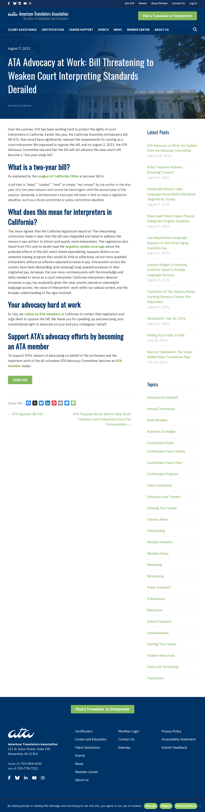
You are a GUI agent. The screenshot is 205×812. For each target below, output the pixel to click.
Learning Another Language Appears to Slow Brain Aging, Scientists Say (168, 243)
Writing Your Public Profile (166, 335)
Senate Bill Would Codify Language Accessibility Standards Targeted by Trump (171, 194)
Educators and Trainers (164, 497)
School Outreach (159, 621)
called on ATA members (42, 314)
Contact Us (178, 3)
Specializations (158, 633)
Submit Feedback (174, 747)
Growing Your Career (162, 508)
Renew (143, 3)
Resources (154, 610)
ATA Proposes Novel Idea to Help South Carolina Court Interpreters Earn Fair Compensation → (102, 419)
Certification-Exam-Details (166, 451)
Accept (151, 805)
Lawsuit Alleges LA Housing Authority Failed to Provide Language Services (167, 270)
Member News (158, 553)
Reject (166, 805)
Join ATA (129, 3)
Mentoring (154, 565)
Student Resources (161, 655)
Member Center (138, 29)
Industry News (157, 519)
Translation (155, 678)
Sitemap (124, 747)
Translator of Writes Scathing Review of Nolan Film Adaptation (171, 297)
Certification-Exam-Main (164, 463)
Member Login (128, 731)
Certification (53, 29)
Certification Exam (160, 443)
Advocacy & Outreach (19, 105)
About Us (162, 29)
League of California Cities (58, 176)
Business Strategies (161, 431)
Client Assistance (22, 29)
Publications (156, 599)
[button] (167, 15)
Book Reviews (157, 420)
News (118, 29)
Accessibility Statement (179, 739)
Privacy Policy (171, 731)
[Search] (195, 29)
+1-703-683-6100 (28, 764)
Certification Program (162, 474)
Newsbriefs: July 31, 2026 (166, 318)
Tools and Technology (163, 667)
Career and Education (90, 739)
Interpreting (156, 531)
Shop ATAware (159, 3)
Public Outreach (158, 587)
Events (103, 29)
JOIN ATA (20, 380)
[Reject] (200, 806)
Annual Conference (161, 409)
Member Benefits (160, 542)
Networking (155, 576)
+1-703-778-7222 (25, 768)
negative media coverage (85, 246)
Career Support (81, 29)
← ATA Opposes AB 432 (25, 414)
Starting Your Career (161, 644)
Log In (193, 3)
